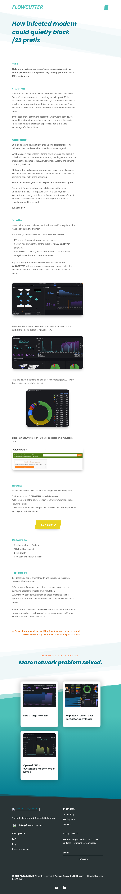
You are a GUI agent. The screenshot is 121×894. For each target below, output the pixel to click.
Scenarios (67, 824)
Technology (68, 814)
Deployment (69, 819)
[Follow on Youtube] (56, 888)
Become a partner (21, 849)
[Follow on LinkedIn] (64, 888)
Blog (14, 844)
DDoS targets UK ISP (35, 715)
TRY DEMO (48, 524)
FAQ (14, 839)
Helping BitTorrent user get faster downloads (79, 717)
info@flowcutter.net (31, 825)
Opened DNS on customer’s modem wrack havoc (39, 769)
